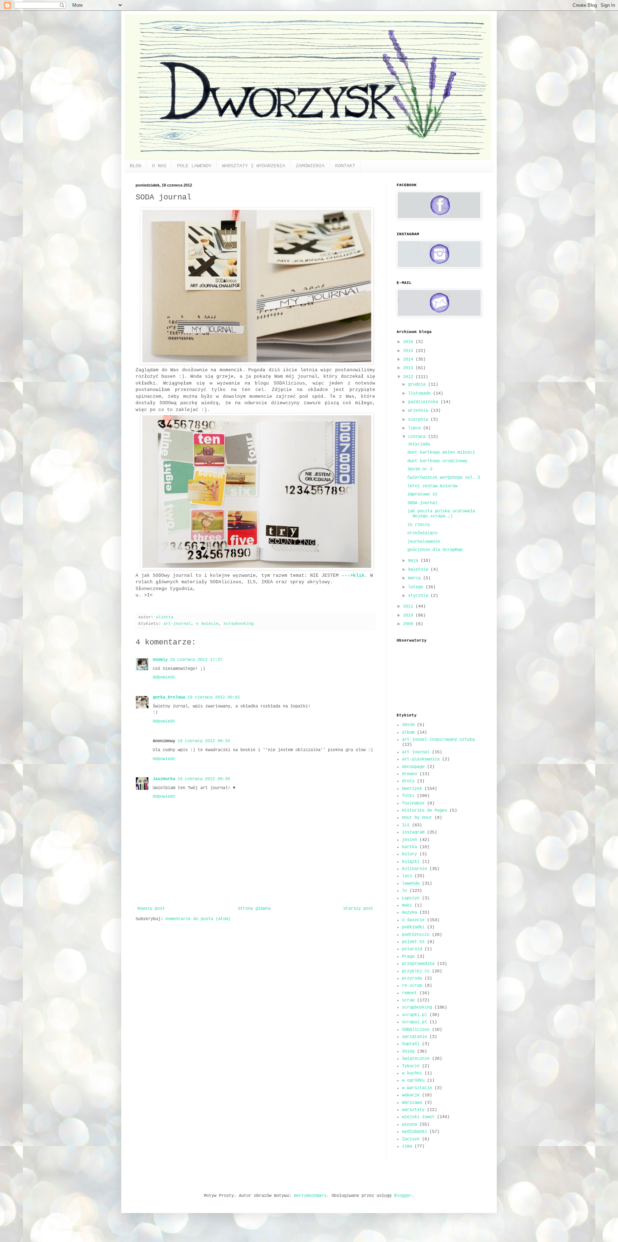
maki (407, 905)
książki (411, 861)
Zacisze (411, 1139)
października (424, 402)
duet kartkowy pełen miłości (441, 452)
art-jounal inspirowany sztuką (438, 739)
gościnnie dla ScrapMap (434, 549)
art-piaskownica (421, 759)
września (419, 410)
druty (408, 781)
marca (415, 578)
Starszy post (358, 908)
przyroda (412, 978)
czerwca (418, 436)
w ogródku (413, 1080)
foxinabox (413, 803)
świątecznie (416, 1058)
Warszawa (412, 1102)
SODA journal (422, 503)
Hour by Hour (417, 817)
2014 (409, 359)
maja (414, 560)
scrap (408, 1000)
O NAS (159, 166)
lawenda (411, 883)
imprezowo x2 (422, 494)
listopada (420, 393)
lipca (415, 428)
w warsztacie (417, 1088)
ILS (405, 825)
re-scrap (412, 985)
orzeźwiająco (422, 533)
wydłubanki (414, 1131)
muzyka (409, 912)
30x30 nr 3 (419, 469)
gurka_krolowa (169, 697)
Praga (408, 956)
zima (407, 1146)
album (408, 732)
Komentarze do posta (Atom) (198, 919)
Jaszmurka (164, 779)
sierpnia (419, 419)
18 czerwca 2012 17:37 (196, 659)
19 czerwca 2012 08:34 (203, 741)
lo (404, 890)
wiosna (409, 1124)
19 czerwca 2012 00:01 (213, 697)
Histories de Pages (424, 810)
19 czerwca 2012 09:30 (203, 779)
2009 (409, 624)
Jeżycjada (418, 444)
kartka (409, 847)
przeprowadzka (418, 963)
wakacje (411, 1095)
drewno (409, 774)
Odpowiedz (164, 677)
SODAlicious (416, 1029)
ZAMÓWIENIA (310, 166)
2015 (409, 350)
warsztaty (413, 1109)
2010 (409, 615)
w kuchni (412, 1073)
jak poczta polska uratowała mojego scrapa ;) (441, 514)
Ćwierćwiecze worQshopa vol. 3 (443, 477)
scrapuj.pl (414, 1022)
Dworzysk (412, 788)
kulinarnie (414, 868)
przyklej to (416, 971)
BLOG (135, 166)
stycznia (419, 595)
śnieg (408, 1051)
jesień (409, 839)
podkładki (413, 927)
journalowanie (423, 541)
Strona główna (254, 908)
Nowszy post (151, 908)
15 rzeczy (418, 524)
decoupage (413, 766)
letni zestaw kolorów (432, 486)
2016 (409, 341)
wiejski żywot (418, 1117)
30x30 (408, 725)
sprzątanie (414, 1036)
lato (407, 876)
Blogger (403, 1195)
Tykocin (411, 1066)
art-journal (177, 624)
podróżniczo (416, 934)
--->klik (353, 575)
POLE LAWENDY (194, 166)
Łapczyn (411, 898)
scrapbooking (239, 624)
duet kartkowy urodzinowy (437, 461)
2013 (409, 368)
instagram (413, 832)
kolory (409, 854)
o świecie (207, 624)
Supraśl (411, 1044)
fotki (408, 795)
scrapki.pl (414, 1015)
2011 (409, 606)
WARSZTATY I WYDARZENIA (253, 166)
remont (409, 993)
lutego (417, 587)
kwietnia (419, 569)
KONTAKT (345, 166)
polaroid (412, 949)
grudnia (418, 384)
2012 (409, 377)
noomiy (160, 659)
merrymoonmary (310, 1195)
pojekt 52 (413, 941)
